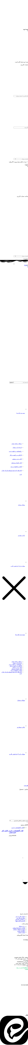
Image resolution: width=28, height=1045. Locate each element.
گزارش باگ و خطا (20, 921)
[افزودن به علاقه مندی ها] (11, 857)
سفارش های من (20, 918)
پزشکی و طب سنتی (16, 443)
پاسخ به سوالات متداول (19, 929)
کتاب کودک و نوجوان (16, 463)
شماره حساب (21, 932)
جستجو (11, 382)
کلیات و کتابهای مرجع (16, 466)
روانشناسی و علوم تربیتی (15, 451)
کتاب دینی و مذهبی (17, 459)
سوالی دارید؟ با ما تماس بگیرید (17, 754)
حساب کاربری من (20, 916)
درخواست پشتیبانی (20, 919)
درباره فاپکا (22, 926)
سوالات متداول (21, 700)
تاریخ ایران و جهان (17, 447)
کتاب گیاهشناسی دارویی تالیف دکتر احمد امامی (12, 831)
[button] (11, 880)
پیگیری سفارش (21, 727)
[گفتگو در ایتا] (14, 1044)
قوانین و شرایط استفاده (19, 928)
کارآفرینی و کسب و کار (16, 455)
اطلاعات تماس (21, 931)
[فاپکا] (26, 265)
